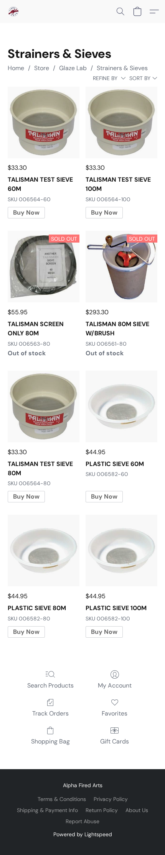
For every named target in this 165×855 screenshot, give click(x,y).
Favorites (114, 713)
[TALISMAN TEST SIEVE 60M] (43, 122)
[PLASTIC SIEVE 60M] (121, 406)
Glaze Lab (73, 68)
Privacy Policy (111, 799)
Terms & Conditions (62, 799)
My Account (115, 685)
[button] (13, 11)
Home (16, 68)
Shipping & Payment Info (47, 810)
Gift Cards (114, 741)
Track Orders (50, 713)
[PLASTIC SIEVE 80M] (43, 550)
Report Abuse (82, 821)
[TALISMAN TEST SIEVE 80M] (43, 406)
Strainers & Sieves (122, 68)
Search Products (50, 685)
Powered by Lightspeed (82, 834)
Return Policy (102, 810)
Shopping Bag (50, 741)
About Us (136, 810)
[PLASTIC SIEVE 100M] (121, 550)
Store (41, 68)
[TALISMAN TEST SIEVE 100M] (121, 122)
